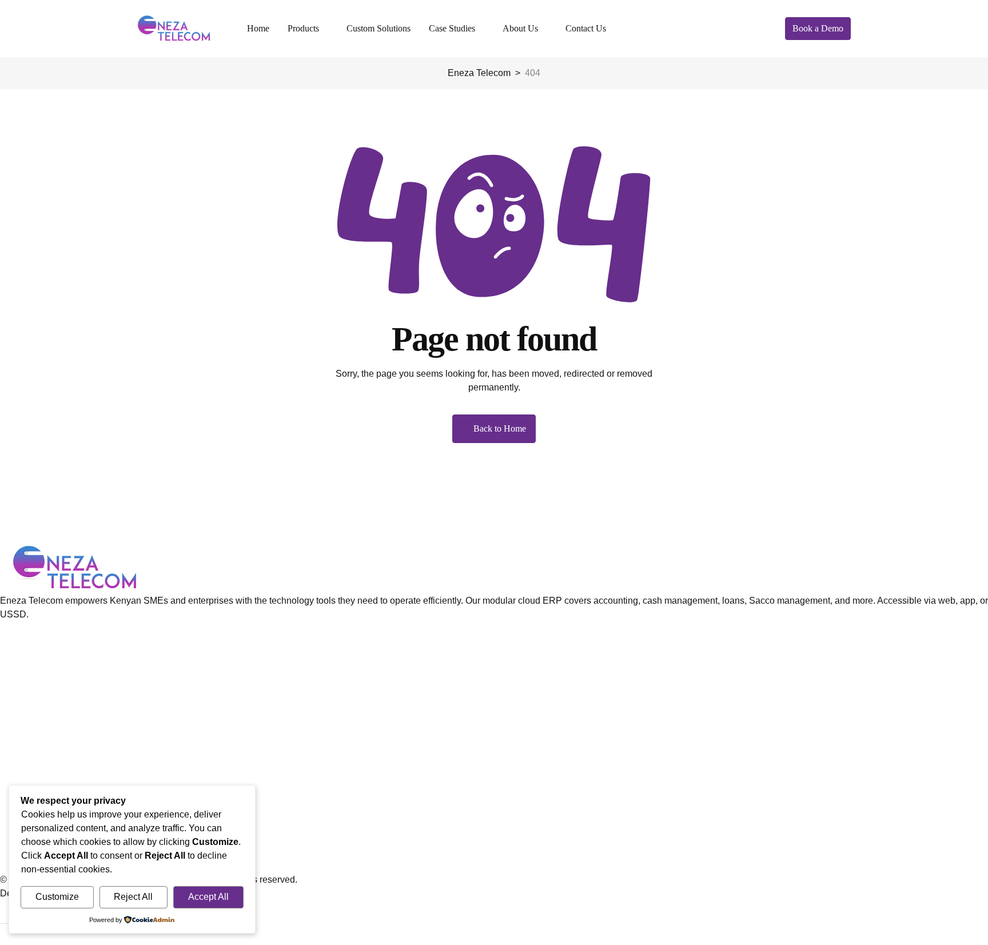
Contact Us (585, 28)
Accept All (208, 897)
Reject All (133, 897)
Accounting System (39, 678)
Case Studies (452, 28)
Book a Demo (817, 28)
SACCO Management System (60, 733)
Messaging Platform (40, 715)
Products (303, 28)
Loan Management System (54, 660)
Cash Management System (55, 696)
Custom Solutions (378, 28)
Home (258, 28)
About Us (520, 28)
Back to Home (499, 428)
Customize (57, 897)
